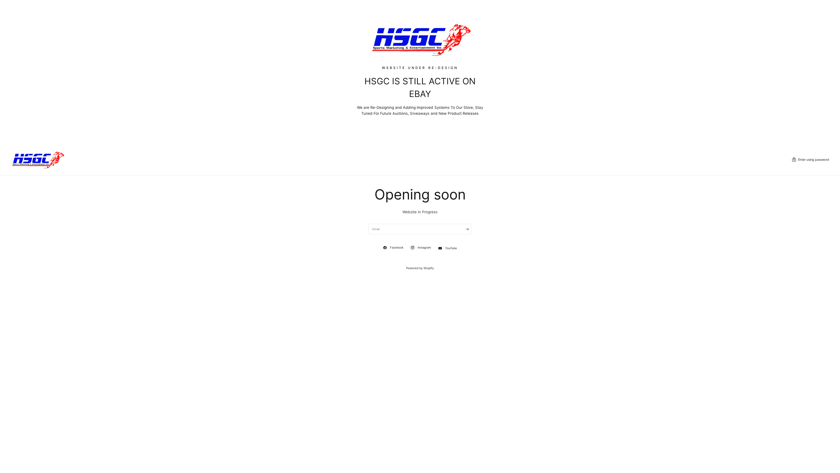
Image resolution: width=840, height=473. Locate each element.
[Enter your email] (467, 229)
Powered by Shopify (420, 268)
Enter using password (813, 159)
